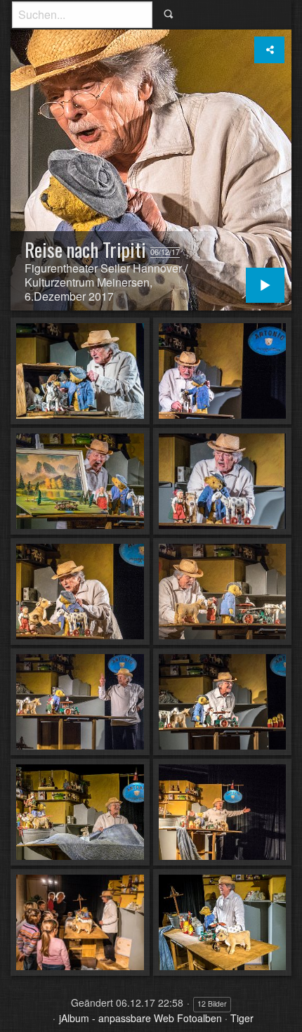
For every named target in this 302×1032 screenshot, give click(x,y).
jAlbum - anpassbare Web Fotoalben (140, 1018)
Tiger (242, 1018)
